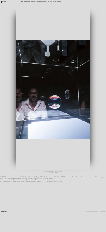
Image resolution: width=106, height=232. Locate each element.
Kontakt (70, 99)
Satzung (70, 106)
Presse (70, 104)
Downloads (70, 108)
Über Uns (70, 97)
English (70, 110)
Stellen (70, 102)
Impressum (102, 211)
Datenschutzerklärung (92, 211)
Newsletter (71, 101)
